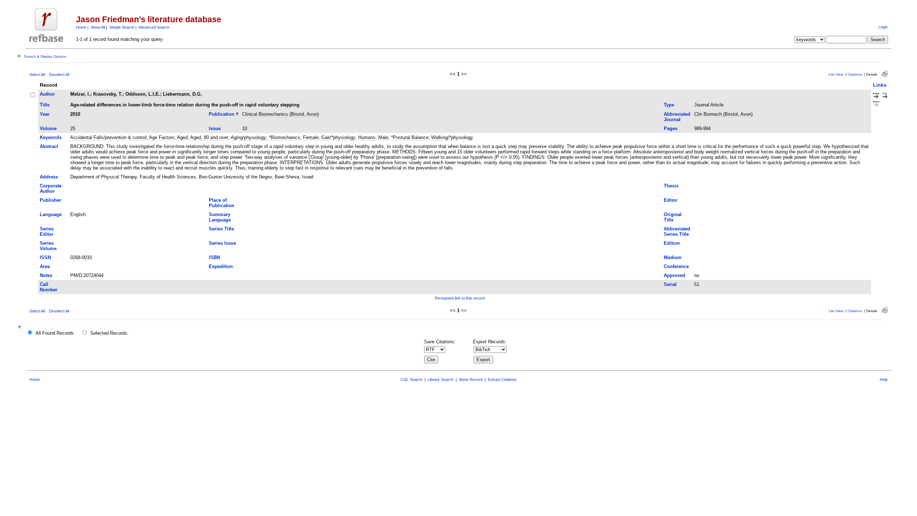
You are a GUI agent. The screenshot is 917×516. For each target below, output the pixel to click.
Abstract (49, 146)
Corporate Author (51, 188)
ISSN (45, 257)
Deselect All (59, 74)
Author (47, 94)
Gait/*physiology (338, 137)
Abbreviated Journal (677, 116)
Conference (676, 266)
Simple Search (121, 27)
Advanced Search (153, 27)
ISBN (214, 257)
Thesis (671, 185)
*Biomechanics (284, 137)
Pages (670, 128)
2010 (75, 114)
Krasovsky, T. (108, 94)
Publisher (50, 200)
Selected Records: (109, 333)
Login (883, 27)
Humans (366, 137)
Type (669, 105)
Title (44, 105)
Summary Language (220, 217)
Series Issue (222, 243)
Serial (670, 284)
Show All (98, 27)
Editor (670, 200)
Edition (672, 243)
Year (44, 114)
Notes (46, 275)
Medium (673, 257)
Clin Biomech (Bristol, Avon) (723, 114)
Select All (37, 74)
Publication (221, 114)
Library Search (440, 379)
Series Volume (48, 245)
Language (51, 214)
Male (383, 137)
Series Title (221, 228)
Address (49, 177)
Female (310, 137)
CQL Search (411, 379)
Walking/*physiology (452, 137)
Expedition (221, 266)
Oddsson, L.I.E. (142, 94)
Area (45, 266)
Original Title (673, 217)
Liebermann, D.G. (182, 94)
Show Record (470, 379)
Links (880, 85)
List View (836, 74)
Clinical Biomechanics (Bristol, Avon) (280, 114)
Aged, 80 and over (209, 137)
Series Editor (47, 231)
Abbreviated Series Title (677, 231)
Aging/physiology (248, 137)
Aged (182, 137)
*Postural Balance (409, 137)
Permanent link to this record (460, 298)
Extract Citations (502, 379)
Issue (215, 128)
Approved (674, 275)
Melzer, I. (80, 94)
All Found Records (54, 333)
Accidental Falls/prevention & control (108, 137)
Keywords (51, 137)
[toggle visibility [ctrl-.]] (20, 328)
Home (81, 27)
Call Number (48, 287)
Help (884, 379)
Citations (855, 74)
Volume (48, 128)
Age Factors (161, 137)
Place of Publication (221, 202)
